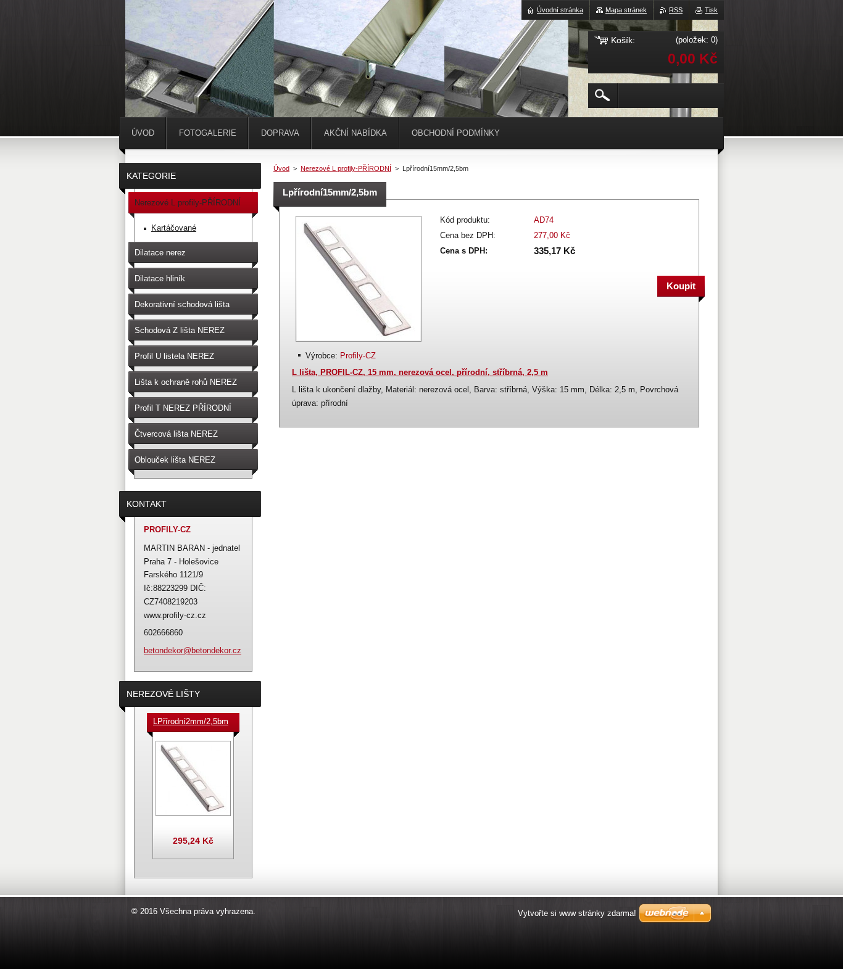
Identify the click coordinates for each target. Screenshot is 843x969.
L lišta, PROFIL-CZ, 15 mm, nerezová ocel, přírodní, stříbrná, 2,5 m (420, 372)
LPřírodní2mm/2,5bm (190, 721)
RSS (676, 10)
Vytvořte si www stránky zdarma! (577, 913)
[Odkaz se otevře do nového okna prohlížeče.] (358, 342)
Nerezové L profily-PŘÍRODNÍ (346, 168)
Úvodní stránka (560, 10)
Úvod (281, 168)
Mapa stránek (626, 10)
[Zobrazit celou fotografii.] (193, 778)
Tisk (711, 10)
